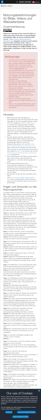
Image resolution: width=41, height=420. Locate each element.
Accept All (9, 412)
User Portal (28, 2)
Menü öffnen (7, 6)
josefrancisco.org (19, 68)
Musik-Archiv (19, 151)
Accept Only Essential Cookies (26, 412)
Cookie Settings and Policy (20, 416)
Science (21, 2)
